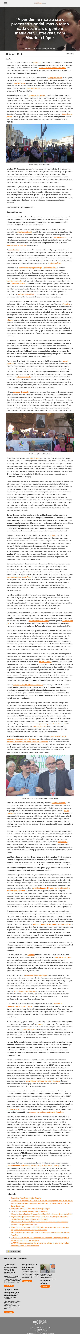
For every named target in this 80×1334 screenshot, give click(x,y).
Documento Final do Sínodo (39, 621)
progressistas (62, 842)
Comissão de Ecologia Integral (36, 975)
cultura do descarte (24, 377)
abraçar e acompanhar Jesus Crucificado (51, 724)
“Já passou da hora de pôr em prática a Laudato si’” (29, 1211)
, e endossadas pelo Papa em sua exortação (34, 1166)
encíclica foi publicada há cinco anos (52, 68)
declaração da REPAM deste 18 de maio (28, 685)
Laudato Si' (42, 1024)
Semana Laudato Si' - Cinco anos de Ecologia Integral (30, 1209)
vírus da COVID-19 (19, 284)
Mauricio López (19, 83)
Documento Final (13, 1109)
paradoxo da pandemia (37, 95)
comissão (31, 955)
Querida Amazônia (49, 268)
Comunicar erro (14, 1251)
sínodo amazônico (54, 263)
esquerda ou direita (59, 803)
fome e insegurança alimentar (24, 991)
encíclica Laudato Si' (24, 232)
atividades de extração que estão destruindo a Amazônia (27, 742)
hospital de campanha (63, 957)
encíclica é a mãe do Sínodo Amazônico (52, 924)
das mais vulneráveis (43, 1081)
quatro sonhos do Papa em (46, 1112)
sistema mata (34, 458)
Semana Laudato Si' (33, 88)
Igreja (10, 320)
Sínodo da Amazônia (28, 1029)
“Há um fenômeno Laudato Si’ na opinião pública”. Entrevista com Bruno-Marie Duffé (41, 1214)
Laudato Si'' (37, 62)
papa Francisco (59, 237)
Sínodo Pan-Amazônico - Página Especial (26, 1198)
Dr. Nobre (52, 535)
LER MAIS (9, 1286)
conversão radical (39, 726)
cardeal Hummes (45, 662)
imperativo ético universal (16, 245)
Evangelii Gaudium (55, 78)
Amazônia (66, 304)
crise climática (13, 250)
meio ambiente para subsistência (19, 577)
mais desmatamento (14, 281)
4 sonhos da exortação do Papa (30, 268)
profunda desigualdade (26, 294)
